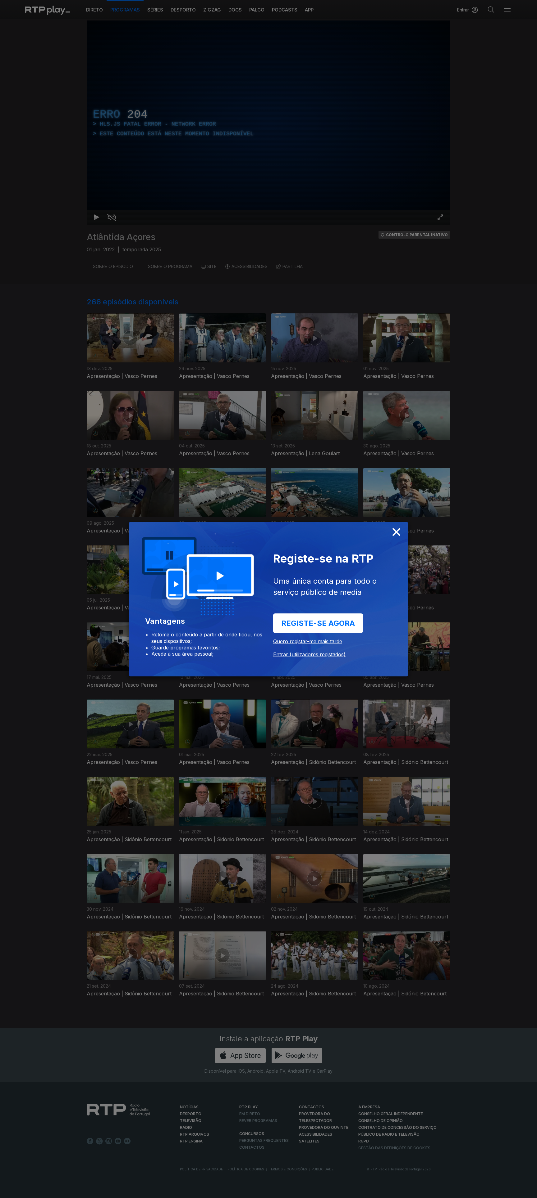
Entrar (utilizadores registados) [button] (309, 654)
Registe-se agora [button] (318, 623)
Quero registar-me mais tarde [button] (307, 641)
